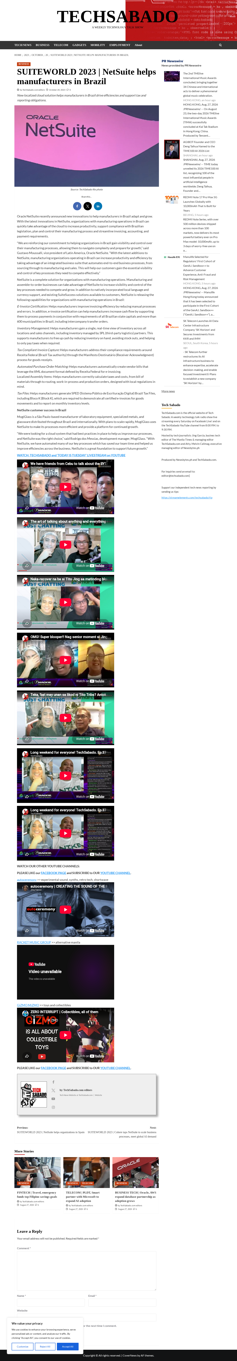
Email (92, 1295)
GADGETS (79, 45)
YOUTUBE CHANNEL (115, 873)
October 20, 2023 (57, 90)
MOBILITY (98, 45)
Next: (122, 1132)
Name (21, 1295)
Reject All (45, 1346)
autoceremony (27, 880)
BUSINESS (42, 45)
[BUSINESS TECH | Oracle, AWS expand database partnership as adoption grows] (135, 1172)
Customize (22, 1346)
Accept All (67, 1346)
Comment (24, 1248)
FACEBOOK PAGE (53, 873)
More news (168, 391)
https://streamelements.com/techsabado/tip (187, 497)
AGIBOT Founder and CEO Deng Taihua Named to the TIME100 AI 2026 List (199, 146)
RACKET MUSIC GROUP (34, 942)
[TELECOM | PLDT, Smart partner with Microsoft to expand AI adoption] (86, 1172)
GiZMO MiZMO (28, 1005)
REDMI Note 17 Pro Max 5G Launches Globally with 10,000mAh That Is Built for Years (200, 203)
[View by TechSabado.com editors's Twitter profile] (53, 1090)
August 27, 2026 (27, 1205)
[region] (45, 1336)
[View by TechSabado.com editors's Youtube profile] (53, 1099)
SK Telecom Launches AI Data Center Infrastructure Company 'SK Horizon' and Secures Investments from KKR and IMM (200, 329)
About (138, 45)
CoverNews (130, 1355)
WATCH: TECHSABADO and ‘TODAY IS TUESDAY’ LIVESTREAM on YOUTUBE (71, 455)
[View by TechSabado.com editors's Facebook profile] (53, 1082)
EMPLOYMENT (119, 45)
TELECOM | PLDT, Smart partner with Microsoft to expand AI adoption (83, 1197)
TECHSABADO (118, 16)
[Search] (220, 45)
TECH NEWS (22, 45)
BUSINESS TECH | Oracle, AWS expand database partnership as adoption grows (135, 1197)
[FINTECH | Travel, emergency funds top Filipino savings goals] (37, 1172)
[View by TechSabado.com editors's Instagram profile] (53, 1107)
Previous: (50, 1130)
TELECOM (61, 45)
